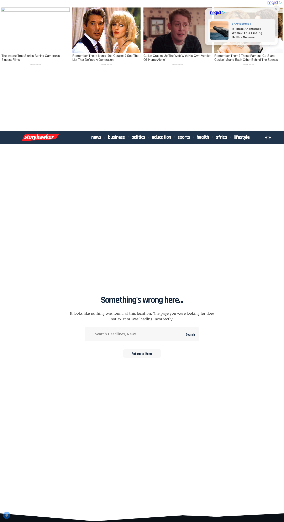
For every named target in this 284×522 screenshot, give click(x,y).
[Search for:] (137, 334)
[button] (260, 137)
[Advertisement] (142, 100)
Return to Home (142, 353)
